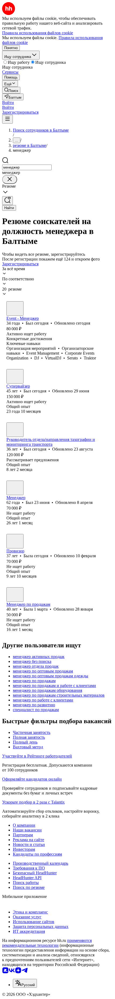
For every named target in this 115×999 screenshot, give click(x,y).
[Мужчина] (15, 308)
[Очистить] (9, 179)
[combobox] (27, 167)
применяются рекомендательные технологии (47, 943)
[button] (8, 102)
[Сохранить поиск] (7, 200)
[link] (11, 90)
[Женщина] (15, 541)
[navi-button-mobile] (7, 119)
